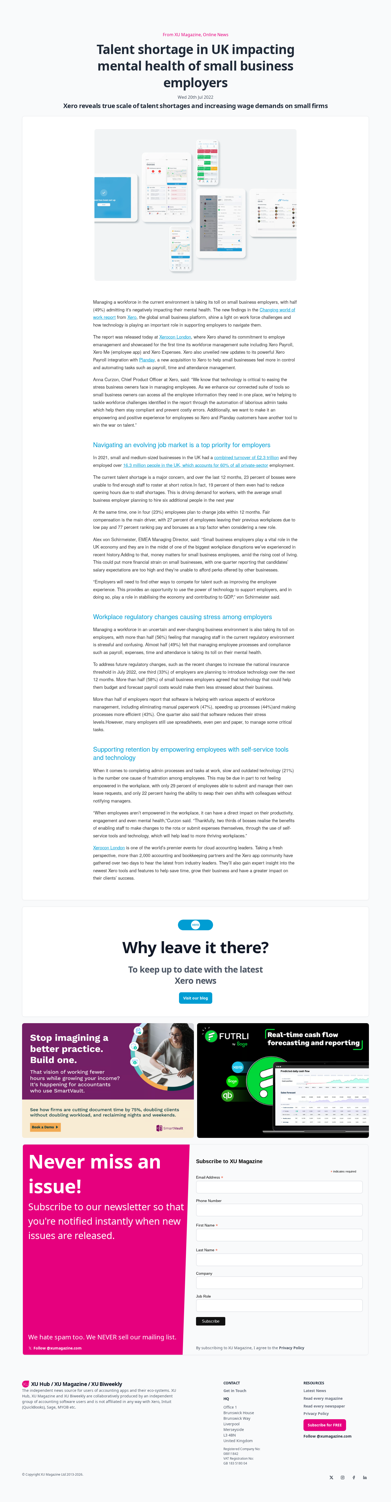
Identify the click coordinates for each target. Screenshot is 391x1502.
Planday (147, 359)
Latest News (314, 1391)
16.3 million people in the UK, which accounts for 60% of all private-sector (195, 465)
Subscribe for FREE (325, 1424)
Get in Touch (234, 1391)
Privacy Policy (316, 1414)
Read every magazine (323, 1398)
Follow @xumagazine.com (327, 1436)
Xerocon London (175, 337)
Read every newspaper (324, 1406)
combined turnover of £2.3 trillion (246, 457)
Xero (131, 317)
